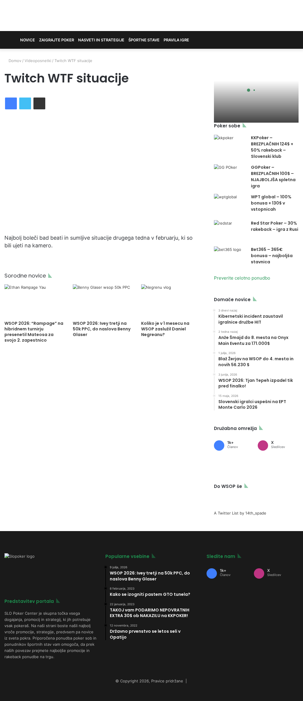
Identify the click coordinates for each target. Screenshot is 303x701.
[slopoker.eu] (50, 15)
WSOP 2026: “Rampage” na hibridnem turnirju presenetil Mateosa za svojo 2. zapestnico (33, 331)
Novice (27, 40)
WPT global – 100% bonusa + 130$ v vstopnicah (271, 203)
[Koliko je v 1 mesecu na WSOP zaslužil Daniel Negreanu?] (171, 301)
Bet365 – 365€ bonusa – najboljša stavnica (272, 255)
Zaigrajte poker (56, 40)
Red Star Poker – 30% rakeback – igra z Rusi (274, 226)
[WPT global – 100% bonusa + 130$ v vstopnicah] (230, 205)
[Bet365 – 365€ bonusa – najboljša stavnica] (230, 257)
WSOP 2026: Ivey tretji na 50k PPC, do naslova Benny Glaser (101, 328)
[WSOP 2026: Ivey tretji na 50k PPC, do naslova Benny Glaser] (102, 301)
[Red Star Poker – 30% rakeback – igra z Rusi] (230, 231)
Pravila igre (176, 40)
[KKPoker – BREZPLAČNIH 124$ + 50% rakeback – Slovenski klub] (230, 143)
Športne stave (143, 40)
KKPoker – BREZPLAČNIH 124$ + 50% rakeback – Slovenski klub (272, 147)
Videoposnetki (38, 60)
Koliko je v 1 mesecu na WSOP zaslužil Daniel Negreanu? (165, 328)
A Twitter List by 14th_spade (240, 513)
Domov (14, 60)
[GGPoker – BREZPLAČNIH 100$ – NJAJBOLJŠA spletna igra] (230, 175)
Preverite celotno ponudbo (242, 278)
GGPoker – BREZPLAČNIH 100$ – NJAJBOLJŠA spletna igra (273, 176)
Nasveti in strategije (101, 40)
